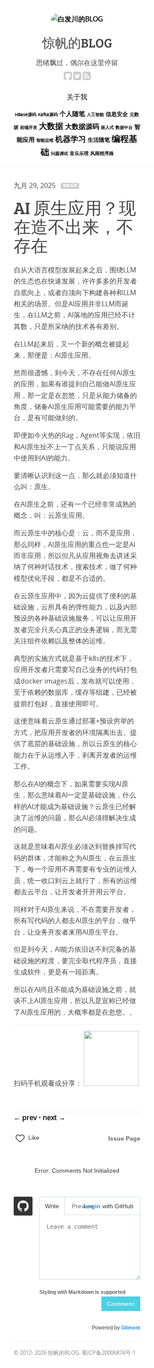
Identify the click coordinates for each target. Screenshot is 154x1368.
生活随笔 (99, 140)
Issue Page (124, 1138)
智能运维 (44, 140)
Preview (82, 1206)
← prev (26, 1118)
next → (54, 1118)
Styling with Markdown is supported (82, 1292)
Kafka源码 (48, 114)
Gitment (130, 1328)
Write (52, 1206)
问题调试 (59, 153)
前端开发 (28, 127)
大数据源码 (82, 126)
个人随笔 (72, 114)
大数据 (51, 126)
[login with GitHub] (23, 1207)
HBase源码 (25, 114)
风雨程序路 (102, 153)
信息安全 (117, 114)
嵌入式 (107, 127)
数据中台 (124, 127)
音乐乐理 (79, 153)
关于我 (77, 96)
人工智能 (95, 114)
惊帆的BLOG (77, 42)
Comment (121, 1303)
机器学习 (70, 139)
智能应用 (70, 186)
